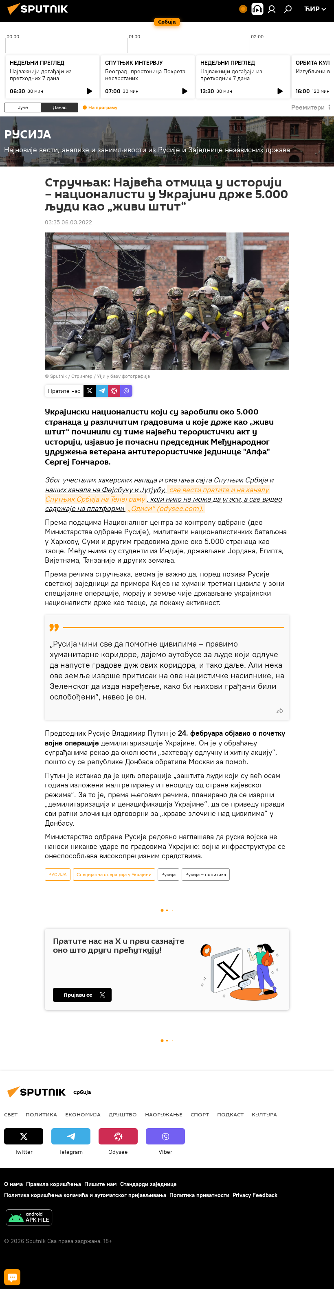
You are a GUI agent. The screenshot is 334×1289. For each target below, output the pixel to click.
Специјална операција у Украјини (114, 874)
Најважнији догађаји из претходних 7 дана (41, 75)
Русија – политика (205, 874)
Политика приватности (199, 1195)
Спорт (200, 1114)
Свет (11, 1114)
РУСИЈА (57, 874)
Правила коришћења (53, 1184)
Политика (41, 1114)
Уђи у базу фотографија (123, 376)
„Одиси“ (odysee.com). (165, 508)
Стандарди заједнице (148, 1184)
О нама (13, 1184)
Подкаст (230, 1114)
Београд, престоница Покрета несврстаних (145, 75)
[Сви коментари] (12, 1277)
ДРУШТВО (123, 1114)
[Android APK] (29, 1218)
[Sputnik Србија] (40, 16)
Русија (168, 874)
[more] (280, 711)
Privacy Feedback (255, 1195)
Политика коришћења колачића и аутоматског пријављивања (85, 1195)
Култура (264, 1114)
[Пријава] (272, 9)
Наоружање (163, 1114)
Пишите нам (100, 1184)
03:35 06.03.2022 (68, 222)
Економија (83, 1114)
